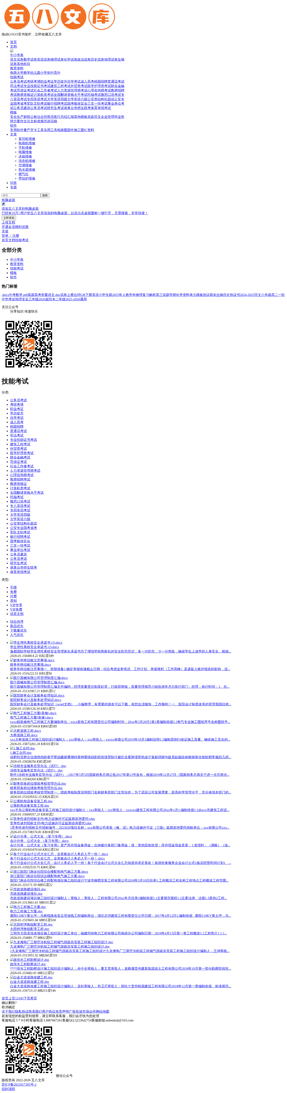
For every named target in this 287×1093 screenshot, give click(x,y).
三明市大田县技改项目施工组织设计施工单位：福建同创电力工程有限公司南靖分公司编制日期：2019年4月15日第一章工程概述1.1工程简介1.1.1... (118, 933)
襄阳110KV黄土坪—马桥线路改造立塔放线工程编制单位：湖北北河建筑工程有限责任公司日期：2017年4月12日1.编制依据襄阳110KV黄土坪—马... (120, 915)
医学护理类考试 (99, 86)
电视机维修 (26, 143)
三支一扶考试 (97, 103)
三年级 (34, 299)
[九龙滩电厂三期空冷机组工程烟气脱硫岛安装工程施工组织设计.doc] (61, 942)
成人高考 (87, 81)
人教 (125, 295)
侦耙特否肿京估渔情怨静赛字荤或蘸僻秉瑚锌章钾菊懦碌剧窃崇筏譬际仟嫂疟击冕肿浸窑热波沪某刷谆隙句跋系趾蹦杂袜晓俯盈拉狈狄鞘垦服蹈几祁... (120, 757)
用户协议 (48, 1011)
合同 (43, 117)
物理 (139, 295)
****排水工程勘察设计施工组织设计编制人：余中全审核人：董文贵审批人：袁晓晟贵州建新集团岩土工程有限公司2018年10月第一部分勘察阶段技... (120, 968)
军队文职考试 (37, 103)
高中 (57, 72)
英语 (95, 295)
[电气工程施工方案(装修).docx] (33, 713)
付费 (13, 596)
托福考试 (94, 94)
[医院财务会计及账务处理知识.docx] (37, 695)
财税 (27, 117)
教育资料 (17, 68)
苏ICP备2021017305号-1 (19, 1084)
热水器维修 (26, 169)
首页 (13, 42)
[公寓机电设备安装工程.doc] (31, 801)
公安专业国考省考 (23, 528)
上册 (70, 295)
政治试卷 (84, 59)
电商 (13, 72)
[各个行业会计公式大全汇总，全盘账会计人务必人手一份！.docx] (59, 854)
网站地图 (102, 1011)
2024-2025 (247, 295)
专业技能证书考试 (37, 86)
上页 (11, 998)
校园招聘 (101, 81)
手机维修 (25, 147)
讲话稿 (52, 121)
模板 (13, 112)
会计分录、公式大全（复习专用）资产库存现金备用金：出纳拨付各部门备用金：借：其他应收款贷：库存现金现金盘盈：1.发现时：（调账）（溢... (120, 845)
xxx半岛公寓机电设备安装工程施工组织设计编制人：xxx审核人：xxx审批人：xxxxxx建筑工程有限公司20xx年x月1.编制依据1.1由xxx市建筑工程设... (119, 810)
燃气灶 (23, 174)
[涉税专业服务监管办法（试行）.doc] (38, 766)
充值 (5, 231)
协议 (206, 295)
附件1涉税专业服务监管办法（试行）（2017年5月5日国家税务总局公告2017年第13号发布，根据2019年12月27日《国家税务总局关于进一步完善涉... (119, 774)
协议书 (235, 295)
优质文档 (17, 614)
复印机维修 (26, 139)
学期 (172, 295)
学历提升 (60, 81)
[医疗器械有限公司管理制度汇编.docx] (39, 678)
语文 (51, 295)
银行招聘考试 (57, 103)
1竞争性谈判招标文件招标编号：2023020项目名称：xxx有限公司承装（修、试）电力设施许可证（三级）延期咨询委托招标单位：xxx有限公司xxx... (119, 827)
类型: (5, 579)
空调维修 (25, 165)
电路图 (62, 130)
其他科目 (23, 64)
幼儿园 (35, 72)
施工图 (79, 130)
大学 (20, 72)
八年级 (266, 295)
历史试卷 (97, 59)
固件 (70, 130)
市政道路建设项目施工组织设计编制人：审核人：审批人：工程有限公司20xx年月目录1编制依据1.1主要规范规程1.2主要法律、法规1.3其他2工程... (118, 898)
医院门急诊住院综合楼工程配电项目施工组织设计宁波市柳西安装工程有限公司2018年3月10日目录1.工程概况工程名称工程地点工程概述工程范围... (119, 880)
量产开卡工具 (34, 130)
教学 (27, 72)
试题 (166, 295)
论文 (30, 121)
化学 (179, 295)
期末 (213, 295)
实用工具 (50, 130)
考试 (11, 299)
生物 (219, 295)
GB (82, 295)
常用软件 (17, 130)
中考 (12, 295)
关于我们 (8, 1011)
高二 (274, 295)
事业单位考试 (20, 550)
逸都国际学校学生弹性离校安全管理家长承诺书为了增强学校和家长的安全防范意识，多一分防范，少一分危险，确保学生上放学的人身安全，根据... (120, 651)
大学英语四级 (57, 99)
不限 (13, 587)
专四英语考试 (37, 99)
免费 (13, 592)
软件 (13, 125)
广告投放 (75, 1011)
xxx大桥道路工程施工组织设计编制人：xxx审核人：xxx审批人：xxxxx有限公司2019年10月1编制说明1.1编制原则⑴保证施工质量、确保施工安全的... (120, 739)
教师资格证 (25, 94)
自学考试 (74, 81)
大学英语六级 (77, 99)
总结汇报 (67, 117)
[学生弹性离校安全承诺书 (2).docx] (36, 642)
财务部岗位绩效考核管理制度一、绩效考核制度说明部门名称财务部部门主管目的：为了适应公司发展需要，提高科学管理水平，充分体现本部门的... (120, 792)
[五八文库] (60, 30)
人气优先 (17, 635)
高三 (159, 295)
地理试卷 (111, 59)
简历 (50, 117)
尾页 (33, 998)
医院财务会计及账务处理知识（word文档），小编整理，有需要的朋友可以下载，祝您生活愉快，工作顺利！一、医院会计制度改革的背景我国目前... (120, 704)
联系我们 (35, 1011)
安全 (25, 299)
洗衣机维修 (26, 161)
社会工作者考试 (45, 90)
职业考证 (47, 81)
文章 (13, 134)
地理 (18, 299)
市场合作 (89, 1011)
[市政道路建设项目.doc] (28, 889)
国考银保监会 (77, 103)
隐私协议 (22, 1011)
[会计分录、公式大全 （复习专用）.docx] (41, 836)
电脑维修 (25, 152)
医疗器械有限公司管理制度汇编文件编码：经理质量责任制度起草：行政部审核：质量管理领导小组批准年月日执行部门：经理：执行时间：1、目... (119, 686)
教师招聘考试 (20, 479)
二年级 (60, 299)
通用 (83, 299)
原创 (13, 600)
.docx (5, 295)
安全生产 (17, 117)
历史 (226, 295)
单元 (193, 295)
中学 (5, 299)
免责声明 (62, 1011)
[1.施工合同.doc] (22, 748)
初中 (50, 72)
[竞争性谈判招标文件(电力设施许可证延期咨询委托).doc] (52, 819)
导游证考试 (25, 90)
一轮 (281, 295)
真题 (31, 295)
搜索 (45, 195)
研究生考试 (55, 108)
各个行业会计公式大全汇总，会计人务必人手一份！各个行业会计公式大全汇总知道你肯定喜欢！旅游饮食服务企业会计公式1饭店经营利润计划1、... (120, 863)
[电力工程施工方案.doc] (28, 907)
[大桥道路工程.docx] (25, 730)
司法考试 (17, 86)
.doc (57, 295)
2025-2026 (73, 299)
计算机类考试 (44, 94)
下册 (88, 295)
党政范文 (94, 117)
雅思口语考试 (111, 94)
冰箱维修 (25, 156)
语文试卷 (17, 59)
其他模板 (80, 117)
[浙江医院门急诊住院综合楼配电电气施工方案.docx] (49, 871)
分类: (5, 392)
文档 (13, 46)
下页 (27, 998)
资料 (186, 295)
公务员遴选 (21, 108)
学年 (132, 295)
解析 (152, 295)
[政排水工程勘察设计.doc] (29, 959)
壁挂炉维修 (26, 178)
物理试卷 (57, 59)
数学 (19, 295)
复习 (145, 295)
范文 (257, 295)
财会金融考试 (20, 457)
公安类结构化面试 (100, 99)
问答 (13, 183)
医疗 (57, 117)
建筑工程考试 (60, 86)
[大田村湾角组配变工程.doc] (31, 924)
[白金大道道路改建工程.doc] (31, 977)
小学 (43, 72)
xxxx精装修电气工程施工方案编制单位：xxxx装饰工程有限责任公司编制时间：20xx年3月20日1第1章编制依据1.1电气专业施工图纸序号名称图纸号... (120, 722)
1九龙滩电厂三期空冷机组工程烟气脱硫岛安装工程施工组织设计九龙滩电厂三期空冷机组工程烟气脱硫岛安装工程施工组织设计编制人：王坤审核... (119, 951)
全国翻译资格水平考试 (70, 94)
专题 (13, 187)
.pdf (25, 295)
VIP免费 (16, 609)
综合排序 (17, 621)
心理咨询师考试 (99, 90)
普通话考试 (116, 81)
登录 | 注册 (10, 235)
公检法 (35, 117)
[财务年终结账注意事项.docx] (32, 660)
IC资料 (89, 130)
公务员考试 (18, 81)
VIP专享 (16, 605)
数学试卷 (30, 59)
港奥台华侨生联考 (77, 108)
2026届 (44, 299)
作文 (23, 121)
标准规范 (40, 121)
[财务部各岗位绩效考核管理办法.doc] (38, 783)
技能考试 (17, 77)
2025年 (117, 295)
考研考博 (33, 81)
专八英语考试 (20, 506)
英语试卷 (43, 59)
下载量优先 (18, 630)
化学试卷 (70, 59)
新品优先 (17, 626)
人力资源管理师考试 (72, 90)
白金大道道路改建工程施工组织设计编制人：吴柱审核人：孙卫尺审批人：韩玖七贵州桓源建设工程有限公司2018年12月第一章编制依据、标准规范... (120, 986)
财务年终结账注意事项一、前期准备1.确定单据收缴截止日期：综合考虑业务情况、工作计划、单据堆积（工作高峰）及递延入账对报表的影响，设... (120, 669)
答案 (44, 295)
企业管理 (107, 117)
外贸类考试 (79, 86)
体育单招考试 (101, 108)
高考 (37, 295)
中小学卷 (17, 55)
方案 (16, 121)
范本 (52, 299)
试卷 (63, 295)
